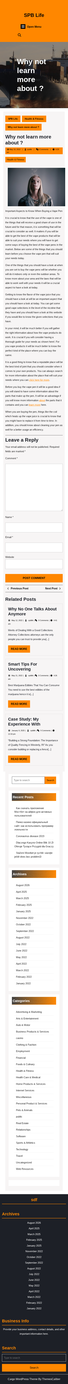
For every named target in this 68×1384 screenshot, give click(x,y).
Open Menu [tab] (34, 27)
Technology (22, 1149)
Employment (23, 1051)
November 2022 (24, 918)
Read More (20, 650)
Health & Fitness (34, 118)
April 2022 (21, 963)
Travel (19, 1155)
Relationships (23, 1129)
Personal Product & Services (31, 1103)
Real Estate (22, 1123)
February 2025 (24, 904)
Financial (21, 1057)
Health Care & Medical (28, 1077)
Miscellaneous (24, 1097)
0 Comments (43, 620)
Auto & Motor (23, 1025)
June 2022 (21, 950)
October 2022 (23, 924)
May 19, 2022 (15, 149)
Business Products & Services (32, 1031)
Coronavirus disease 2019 (30, 836)
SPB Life (34, 15)
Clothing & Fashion (26, 1044)
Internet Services (25, 1090)
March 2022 (22, 970)
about (42, 400)
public (19, 1116)
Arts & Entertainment (27, 1018)
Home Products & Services (31, 1084)
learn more (34, 404)
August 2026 (23, 885)
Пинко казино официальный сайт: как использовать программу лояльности (33, 826)
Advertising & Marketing (29, 1011)
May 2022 (21, 957)
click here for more (39, 380)
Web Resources (25, 1168)
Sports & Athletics (25, 1142)
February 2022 (24, 976)
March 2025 (22, 898)
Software (21, 1136)
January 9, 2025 (18, 731)
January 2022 (23, 983)
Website (9, 557)
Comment (11, 458)
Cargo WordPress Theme (23, 1379)
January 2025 (23, 911)
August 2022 (23, 937)
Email (9, 537)
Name (9, 517)
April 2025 (21, 891)
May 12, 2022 (17, 620)
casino (19, 1038)
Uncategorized (24, 1162)
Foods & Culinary (25, 1064)
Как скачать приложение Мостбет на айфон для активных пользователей (33, 812)
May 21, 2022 (17, 676)
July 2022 (21, 944)
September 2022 (25, 931)
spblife (29, 149)
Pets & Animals (24, 1110)
